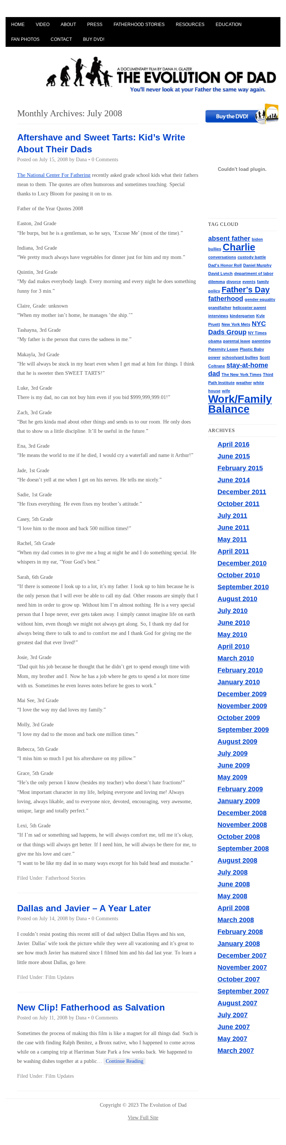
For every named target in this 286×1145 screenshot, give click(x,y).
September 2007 (243, 991)
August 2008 (237, 860)
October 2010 (238, 575)
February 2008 (240, 931)
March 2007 (235, 1050)
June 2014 (233, 480)
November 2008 (242, 824)
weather (244, 382)
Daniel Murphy (257, 265)
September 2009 (243, 729)
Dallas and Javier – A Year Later (84, 908)
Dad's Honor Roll (225, 265)
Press (94, 24)
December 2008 (242, 813)
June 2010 (233, 622)
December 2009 (242, 694)
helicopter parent (249, 307)
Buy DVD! (93, 39)
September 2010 (243, 587)
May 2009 (232, 777)
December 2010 (242, 563)
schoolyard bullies (240, 357)
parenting (261, 341)
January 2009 (238, 801)
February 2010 (240, 670)
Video (43, 24)
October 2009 (238, 717)
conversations (222, 257)
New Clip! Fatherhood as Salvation (91, 1007)
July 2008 (232, 872)
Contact (61, 39)
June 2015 (233, 456)
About (68, 24)
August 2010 (237, 599)
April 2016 (233, 444)
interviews (218, 316)
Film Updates (59, 977)
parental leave (236, 341)
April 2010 (233, 646)
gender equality (260, 299)
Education (229, 24)
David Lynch (220, 273)
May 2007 (232, 1038)
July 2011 (232, 515)
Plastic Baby (252, 349)
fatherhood (225, 298)
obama (215, 341)
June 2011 (233, 527)
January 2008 (238, 943)
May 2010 (232, 634)
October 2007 (238, 979)
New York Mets (236, 324)
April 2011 (233, 551)
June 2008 (233, 884)
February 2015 (240, 468)
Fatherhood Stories (139, 24)
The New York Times (241, 374)
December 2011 (241, 492)
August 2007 (237, 1003)
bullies (214, 249)
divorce (233, 281)
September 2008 (243, 848)
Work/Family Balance (240, 404)
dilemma (216, 281)
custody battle (252, 257)
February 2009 (240, 789)
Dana (81, 159)
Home (18, 24)
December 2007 (242, 955)
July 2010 (232, 610)
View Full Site (143, 1117)
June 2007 (233, 1027)
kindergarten (242, 316)
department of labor (253, 273)
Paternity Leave (223, 349)
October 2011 (238, 503)
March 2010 (235, 658)
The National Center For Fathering (53, 175)
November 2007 (242, 967)
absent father (229, 238)
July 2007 (232, 1015)
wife (226, 391)
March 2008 (235, 920)
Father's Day (246, 289)
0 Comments (105, 159)
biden (257, 239)
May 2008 (232, 896)
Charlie (239, 247)
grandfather (219, 307)
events (248, 281)
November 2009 (242, 706)
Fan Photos (25, 39)
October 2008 (238, 836)
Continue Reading (124, 1061)
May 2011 (232, 539)
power (214, 357)
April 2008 (233, 908)
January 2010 (238, 682)
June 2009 (233, 765)
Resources (190, 24)
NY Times (257, 333)
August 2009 (237, 741)
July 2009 (232, 753)
